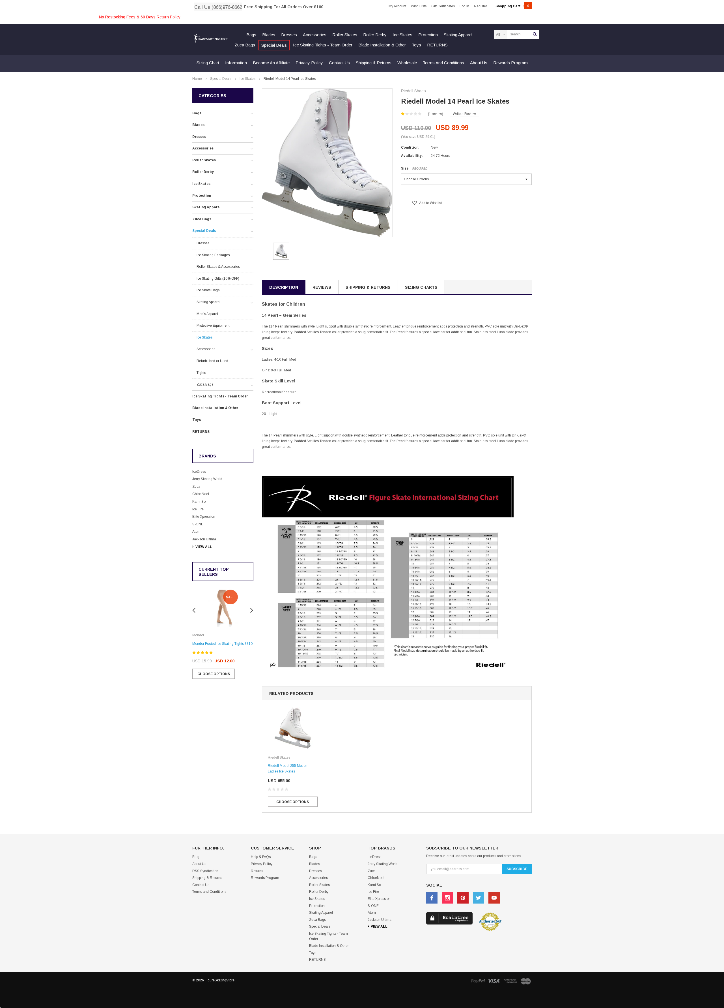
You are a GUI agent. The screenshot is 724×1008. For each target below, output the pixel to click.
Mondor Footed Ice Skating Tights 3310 (222, 644)
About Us (478, 62)
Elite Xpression (203, 517)
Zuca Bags (244, 44)
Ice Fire (198, 509)
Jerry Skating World (207, 479)
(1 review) (435, 114)
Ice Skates (402, 34)
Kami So (199, 502)
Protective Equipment (213, 326)
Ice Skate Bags (208, 290)
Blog (195, 857)
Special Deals (274, 45)
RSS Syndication (205, 871)
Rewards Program (510, 62)
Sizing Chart (208, 62)
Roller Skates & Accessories (218, 267)
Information (236, 62)
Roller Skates (344, 34)
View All (203, 547)
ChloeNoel (200, 494)
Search (535, 34)
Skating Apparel (458, 34)
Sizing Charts (421, 287)
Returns (257, 871)
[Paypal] (478, 981)
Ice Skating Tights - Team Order (322, 44)
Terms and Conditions (443, 62)
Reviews (322, 287)
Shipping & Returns (373, 62)
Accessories (314, 34)
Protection (428, 34)
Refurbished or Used (212, 361)
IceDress (199, 472)
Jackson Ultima (204, 539)
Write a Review (464, 114)
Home (197, 79)
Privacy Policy (309, 62)
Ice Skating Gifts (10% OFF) (218, 279)
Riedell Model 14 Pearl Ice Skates (290, 79)
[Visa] (494, 981)
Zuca (196, 487)
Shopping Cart (512, 6)
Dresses (289, 34)
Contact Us (339, 62)
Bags (251, 34)
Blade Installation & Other (382, 44)
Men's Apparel (207, 314)
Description (283, 287)
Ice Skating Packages (213, 255)
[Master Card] (526, 981)
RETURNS (437, 44)
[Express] (510, 981)
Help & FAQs (261, 857)
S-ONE (197, 524)
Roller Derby (375, 34)
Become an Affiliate (271, 62)
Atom (196, 532)
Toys (416, 44)
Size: (414, 168)
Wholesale (407, 62)
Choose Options (213, 674)
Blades (268, 34)
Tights (201, 373)
